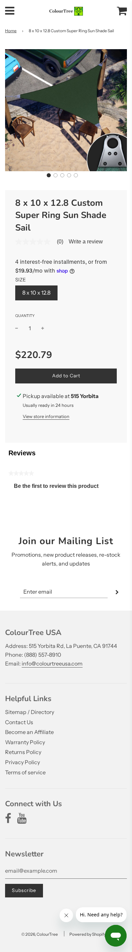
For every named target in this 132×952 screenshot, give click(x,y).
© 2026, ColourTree (39, 934)
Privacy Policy (22, 762)
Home (11, 30)
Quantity (25, 315)
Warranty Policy (25, 742)
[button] (49, 175)
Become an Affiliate (29, 732)
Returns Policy (23, 752)
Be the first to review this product (59, 487)
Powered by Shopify (87, 934)
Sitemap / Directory (29, 712)
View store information (46, 416)
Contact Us (19, 722)
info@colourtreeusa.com (52, 663)
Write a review (86, 241)
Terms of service (25, 772)
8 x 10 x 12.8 (36, 292)
